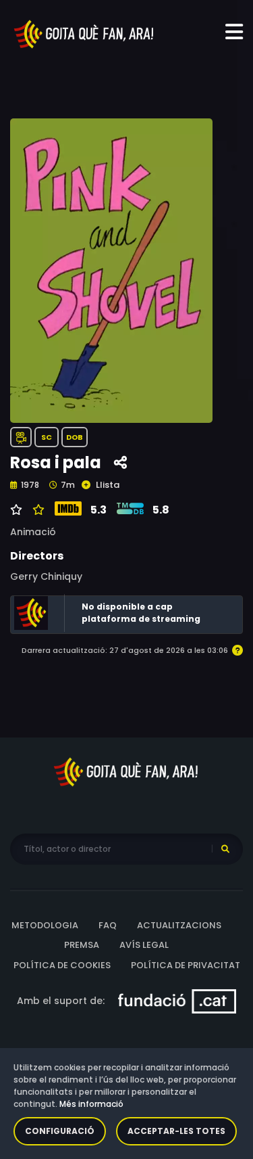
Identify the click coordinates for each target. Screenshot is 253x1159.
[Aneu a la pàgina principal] (84, 33)
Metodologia (44, 925)
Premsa (81, 944)
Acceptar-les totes (176, 1131)
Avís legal (144, 944)
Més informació (91, 1104)
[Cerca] (225, 849)
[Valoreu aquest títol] (37, 510)
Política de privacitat (185, 965)
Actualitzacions (179, 925)
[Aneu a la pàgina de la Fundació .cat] (177, 1000)
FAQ (108, 925)
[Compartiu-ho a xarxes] (120, 463)
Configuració (59, 1131)
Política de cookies (62, 965)
